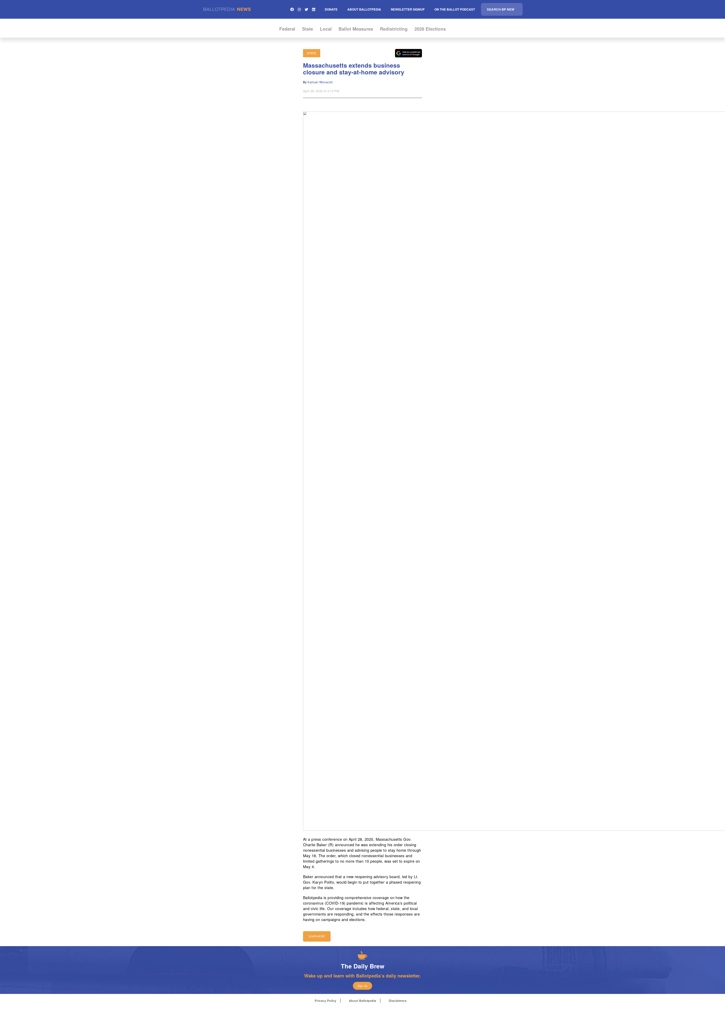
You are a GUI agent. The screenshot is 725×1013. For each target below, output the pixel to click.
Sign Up (362, 986)
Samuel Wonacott (319, 82)
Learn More (317, 936)
